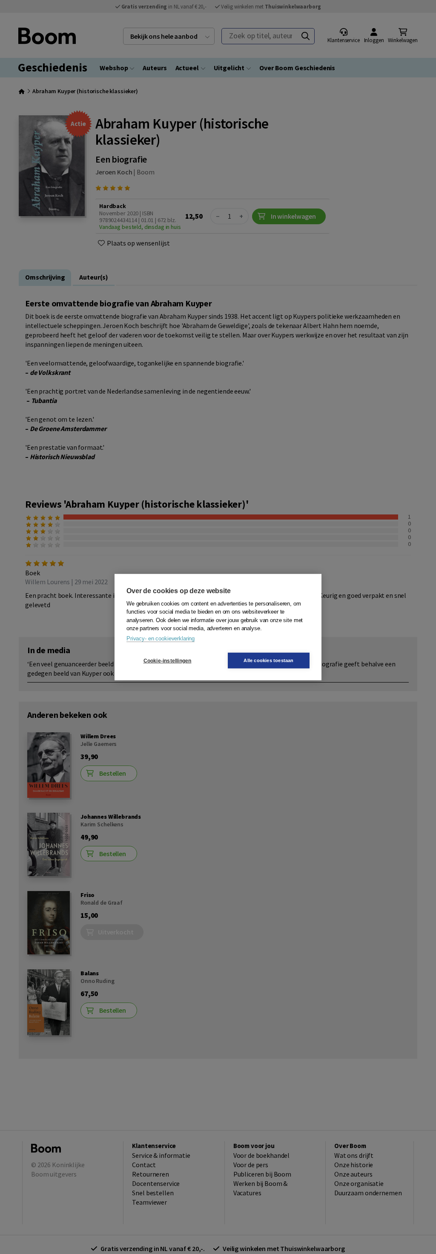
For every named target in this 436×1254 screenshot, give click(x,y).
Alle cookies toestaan (268, 660)
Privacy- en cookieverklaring (160, 638)
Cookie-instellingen (167, 660)
